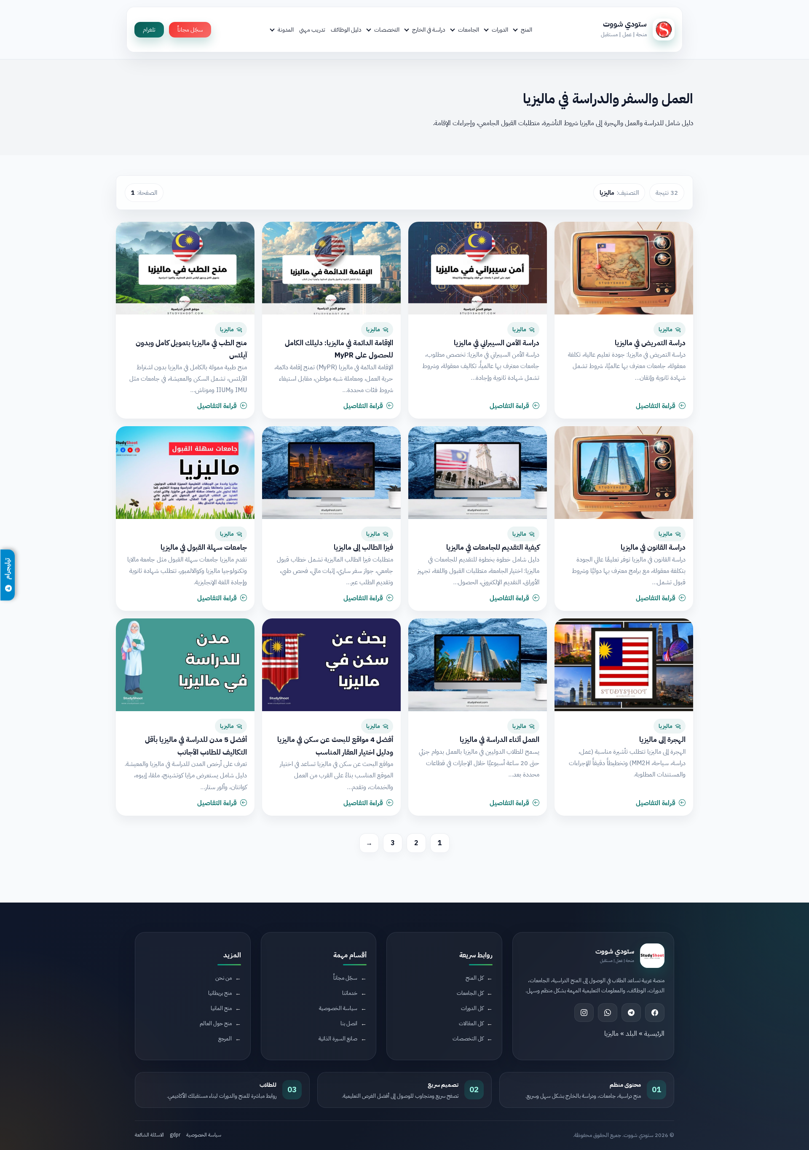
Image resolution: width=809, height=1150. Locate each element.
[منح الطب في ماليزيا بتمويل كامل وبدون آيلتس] (185, 268)
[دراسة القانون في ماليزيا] (624, 472)
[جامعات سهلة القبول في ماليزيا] (185, 472)
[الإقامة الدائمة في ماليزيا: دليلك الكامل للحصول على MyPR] (331, 268)
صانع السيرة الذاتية (338, 1038)
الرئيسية (654, 1034)
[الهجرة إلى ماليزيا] (624, 664)
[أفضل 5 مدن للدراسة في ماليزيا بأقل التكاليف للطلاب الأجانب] (185, 664)
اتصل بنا (348, 1023)
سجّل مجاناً (190, 29)
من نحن (223, 978)
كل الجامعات (470, 993)
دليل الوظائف (346, 29)
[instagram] (584, 1012)
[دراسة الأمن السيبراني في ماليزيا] (477, 268)
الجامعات (468, 29)
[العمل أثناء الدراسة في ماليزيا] (477, 664)
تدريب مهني (312, 29)
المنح (526, 29)
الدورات (500, 29)
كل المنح (474, 978)
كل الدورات (472, 1008)
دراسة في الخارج (428, 29)
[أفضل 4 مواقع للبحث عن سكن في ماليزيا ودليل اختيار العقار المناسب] (331, 664)
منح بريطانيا (220, 993)
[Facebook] (654, 1012)
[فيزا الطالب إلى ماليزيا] (331, 472)
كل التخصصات (468, 1038)
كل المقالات (471, 1023)
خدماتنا (349, 993)
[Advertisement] (187, 1079)
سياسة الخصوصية (338, 1008)
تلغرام (149, 29)
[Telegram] (631, 1012)
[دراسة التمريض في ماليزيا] (624, 268)
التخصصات (386, 29)
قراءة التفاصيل (655, 406)
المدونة (286, 29)
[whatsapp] (607, 1012)
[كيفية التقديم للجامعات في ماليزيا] (477, 472)
